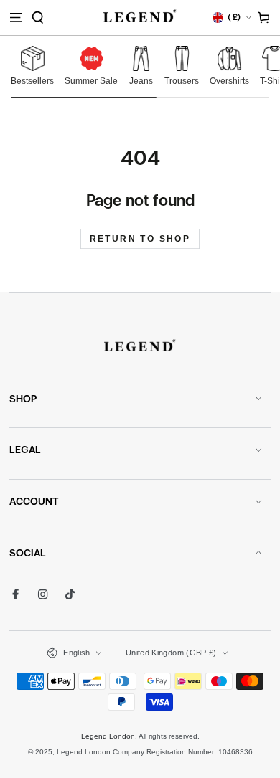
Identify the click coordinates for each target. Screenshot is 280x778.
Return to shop (140, 239)
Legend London (108, 736)
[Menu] (16, 17)
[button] (38, 17)
